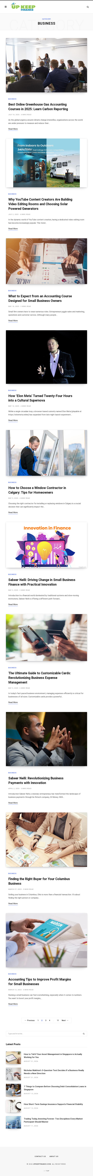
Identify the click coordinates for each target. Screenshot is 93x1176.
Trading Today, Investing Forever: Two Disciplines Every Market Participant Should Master (53, 1120)
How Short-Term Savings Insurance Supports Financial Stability (53, 1104)
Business (12, 99)
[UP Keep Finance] (22, 6)
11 (58, 1020)
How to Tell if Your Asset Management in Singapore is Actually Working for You (53, 1056)
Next (64, 1020)
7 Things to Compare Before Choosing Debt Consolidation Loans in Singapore (55, 1088)
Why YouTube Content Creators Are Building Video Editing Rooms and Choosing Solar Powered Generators (40, 204)
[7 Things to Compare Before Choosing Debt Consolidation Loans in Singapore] (15, 1090)
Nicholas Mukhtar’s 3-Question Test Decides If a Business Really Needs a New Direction (54, 1072)
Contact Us (40, 1156)
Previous (31, 1020)
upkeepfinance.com (42, 1164)
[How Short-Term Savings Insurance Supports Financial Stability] (15, 1106)
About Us (54, 1156)
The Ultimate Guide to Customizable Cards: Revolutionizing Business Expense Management (39, 677)
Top (47, 1171)
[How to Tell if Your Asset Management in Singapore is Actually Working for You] (15, 1058)
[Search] (88, 7)
